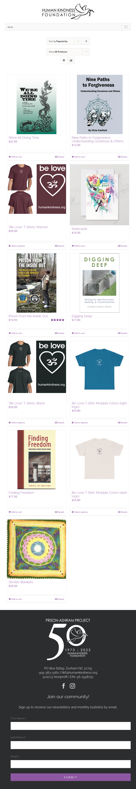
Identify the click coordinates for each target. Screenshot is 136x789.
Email (15, 756)
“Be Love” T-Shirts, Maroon (28, 227)
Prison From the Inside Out (28, 316)
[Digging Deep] (99, 283)
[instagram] (72, 686)
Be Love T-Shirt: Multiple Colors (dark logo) (99, 494)
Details (60, 156)
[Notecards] (99, 194)
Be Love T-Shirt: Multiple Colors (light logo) (99, 405)
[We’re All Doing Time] (36, 104)
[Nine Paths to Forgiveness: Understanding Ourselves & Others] (99, 104)
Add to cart (16, 156)
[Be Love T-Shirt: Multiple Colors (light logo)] (99, 370)
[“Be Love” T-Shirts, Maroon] (36, 194)
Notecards (79, 229)
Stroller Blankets (21, 582)
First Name (18, 718)
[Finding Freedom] (36, 459)
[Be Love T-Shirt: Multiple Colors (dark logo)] (99, 459)
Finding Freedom (21, 492)
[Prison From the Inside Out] (36, 283)
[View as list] (70, 60)
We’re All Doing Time (24, 137)
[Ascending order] (86, 41)
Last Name (18, 737)
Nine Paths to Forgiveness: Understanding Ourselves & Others (97, 139)
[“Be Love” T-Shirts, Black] (36, 370)
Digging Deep (82, 316)
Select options (18, 245)
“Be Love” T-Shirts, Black (27, 403)
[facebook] (63, 686)
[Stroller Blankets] (36, 549)
